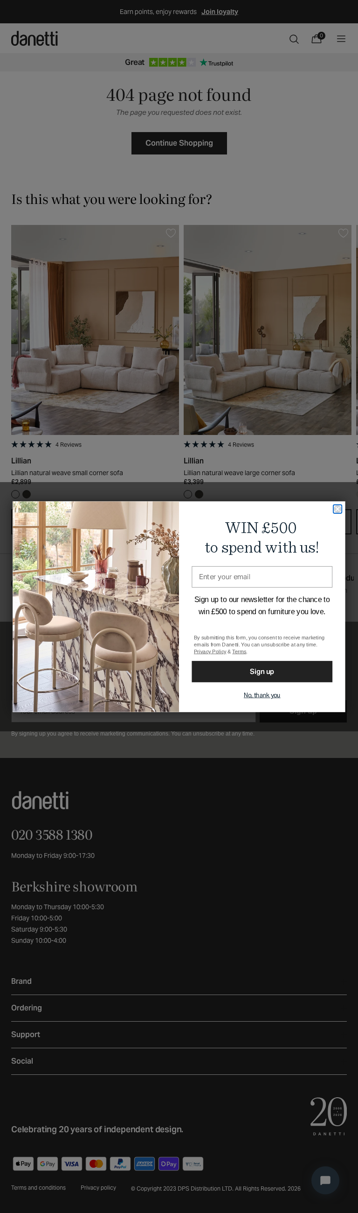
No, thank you (262, 695)
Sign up (262, 670)
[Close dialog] (337, 509)
